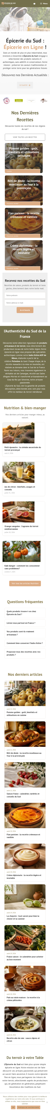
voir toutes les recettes (25, 137)
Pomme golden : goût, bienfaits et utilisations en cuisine (24, 152)
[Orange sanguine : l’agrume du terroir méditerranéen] (18, 511)
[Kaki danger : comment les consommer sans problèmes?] (22, 551)
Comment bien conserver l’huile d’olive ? (25, 643)
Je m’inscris (25, 310)
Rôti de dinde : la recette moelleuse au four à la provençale (24, 184)
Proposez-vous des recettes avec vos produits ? (23, 653)
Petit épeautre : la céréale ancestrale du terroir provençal (22, 448)
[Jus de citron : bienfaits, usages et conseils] (18, 472)
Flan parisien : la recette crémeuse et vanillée (24, 215)
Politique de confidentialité (28, 1107)
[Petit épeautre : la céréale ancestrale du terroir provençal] (18, 432)
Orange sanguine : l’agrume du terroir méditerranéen (21, 527)
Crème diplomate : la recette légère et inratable (24, 249)
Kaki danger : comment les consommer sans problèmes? (22, 567)
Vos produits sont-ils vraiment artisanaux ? (20, 633)
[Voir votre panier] (34, 3)
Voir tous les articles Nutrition (25, 583)
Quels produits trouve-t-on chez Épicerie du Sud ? (21, 613)
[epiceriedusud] (8, 3)
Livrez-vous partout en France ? (21, 623)
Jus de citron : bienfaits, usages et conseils (19, 488)
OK (13, 1107)
